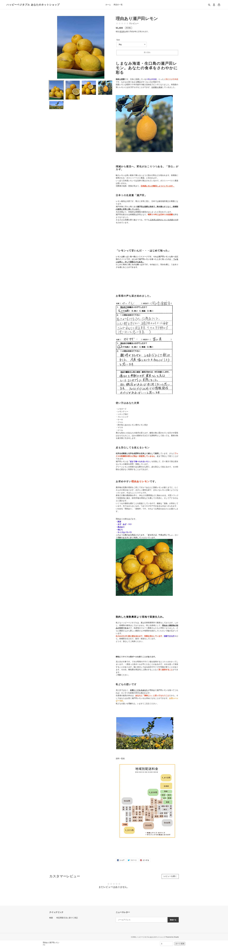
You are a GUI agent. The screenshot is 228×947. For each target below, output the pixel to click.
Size (118, 40)
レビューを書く (170, 876)
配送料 (122, 31)
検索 (51, 918)
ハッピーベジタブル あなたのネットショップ (33, 4)
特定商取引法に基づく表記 (67, 918)
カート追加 (179, 943)
